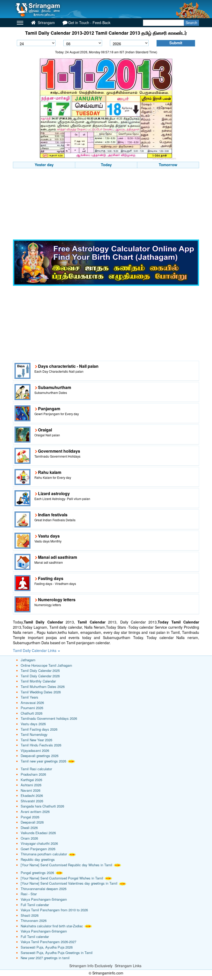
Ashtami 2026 (31, 784)
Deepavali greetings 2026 (39, 755)
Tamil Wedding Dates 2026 (41, 691)
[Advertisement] (106, 204)
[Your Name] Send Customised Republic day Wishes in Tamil (66, 864)
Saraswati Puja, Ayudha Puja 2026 (47, 947)
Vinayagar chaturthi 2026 (39, 843)
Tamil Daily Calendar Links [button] (35, 650)
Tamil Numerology (34, 734)
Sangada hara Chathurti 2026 (42, 806)
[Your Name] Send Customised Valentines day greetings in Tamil (69, 883)
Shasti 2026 (30, 915)
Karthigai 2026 (31, 779)
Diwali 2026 (29, 827)
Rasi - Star (29, 893)
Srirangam (46, 22)
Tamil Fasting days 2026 (39, 729)
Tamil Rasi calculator (36, 768)
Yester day (44, 164)
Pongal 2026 (30, 816)
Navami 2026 (30, 790)
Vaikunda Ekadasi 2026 (38, 832)
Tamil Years (29, 697)
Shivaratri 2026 (32, 800)
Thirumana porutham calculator (44, 854)
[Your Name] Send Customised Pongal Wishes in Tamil (62, 878)
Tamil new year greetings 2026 (43, 761)
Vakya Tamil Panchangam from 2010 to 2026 (54, 909)
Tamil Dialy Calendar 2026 (40, 675)
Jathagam (28, 659)
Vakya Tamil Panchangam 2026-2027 (48, 941)
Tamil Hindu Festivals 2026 (41, 745)
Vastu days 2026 (33, 723)
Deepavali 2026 (32, 822)
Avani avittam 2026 (35, 811)
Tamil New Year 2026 (36, 739)
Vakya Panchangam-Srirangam (44, 899)
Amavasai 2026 (32, 702)
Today (106, 164)
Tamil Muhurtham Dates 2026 (43, 686)
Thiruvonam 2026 (34, 920)
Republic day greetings (38, 859)
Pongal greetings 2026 (37, 872)
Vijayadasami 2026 (35, 750)
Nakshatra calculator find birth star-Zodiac (52, 925)
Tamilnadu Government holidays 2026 (49, 718)
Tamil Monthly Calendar (38, 681)
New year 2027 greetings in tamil (45, 957)
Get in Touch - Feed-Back (89, 22)
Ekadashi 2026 (32, 795)
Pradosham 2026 (33, 774)
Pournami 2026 (32, 707)
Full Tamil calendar (35, 904)
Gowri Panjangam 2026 (38, 848)
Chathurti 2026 (31, 713)
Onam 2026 (29, 838)
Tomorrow (168, 164)
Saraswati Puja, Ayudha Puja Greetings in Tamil (57, 952)
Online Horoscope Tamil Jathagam (46, 665)
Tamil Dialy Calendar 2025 (40, 670)
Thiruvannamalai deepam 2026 (43, 888)
